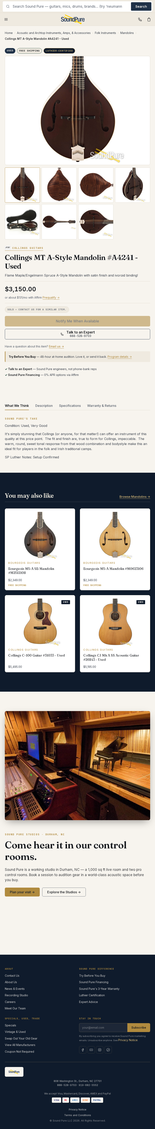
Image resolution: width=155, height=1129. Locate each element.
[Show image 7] (95, 221)
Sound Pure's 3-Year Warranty (99, 988)
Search (141, 6)
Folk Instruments (105, 33)
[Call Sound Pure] (140, 19)
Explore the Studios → (64, 892)
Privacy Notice (128, 1040)
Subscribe (138, 1027)
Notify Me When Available (77, 321)
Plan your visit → (22, 892)
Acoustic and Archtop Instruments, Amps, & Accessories (54, 33)
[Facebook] (82, 1049)
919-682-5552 (88, 1085)
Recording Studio (16, 995)
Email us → (56, 346)
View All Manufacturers (20, 1045)
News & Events (15, 988)
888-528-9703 (66, 1085)
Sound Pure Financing (93, 982)
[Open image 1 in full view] (77, 110)
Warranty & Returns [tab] (101, 406)
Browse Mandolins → (134, 497)
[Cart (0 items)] (149, 19)
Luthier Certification (92, 995)
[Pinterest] (108, 1049)
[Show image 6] (59, 221)
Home (9, 33)
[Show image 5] (22, 221)
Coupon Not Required (19, 1051)
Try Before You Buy (92, 975)
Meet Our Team (15, 1008)
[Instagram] (99, 1049)
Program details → (120, 356)
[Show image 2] (59, 185)
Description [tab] (44, 406)
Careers (10, 1002)
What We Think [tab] (17, 406)
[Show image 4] (132, 185)
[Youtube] (91, 1049)
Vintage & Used (15, 1031)
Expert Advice (88, 1002)
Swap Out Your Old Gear (21, 1038)
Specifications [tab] (70, 406)
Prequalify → (51, 297)
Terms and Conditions (77, 1115)
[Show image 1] (22, 185)
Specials (10, 1025)
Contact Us (12, 975)
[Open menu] (6, 19)
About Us (11, 982)
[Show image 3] (95, 185)
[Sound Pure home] (73, 19)
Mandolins (127, 33)
